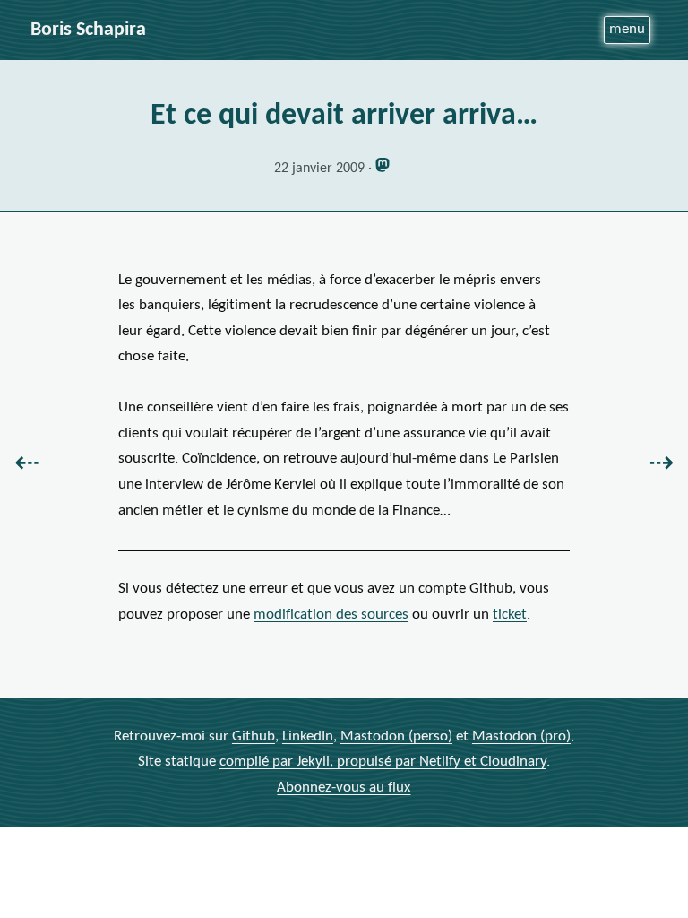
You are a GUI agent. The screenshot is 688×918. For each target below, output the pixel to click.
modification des (331, 614)
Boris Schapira (88, 30)
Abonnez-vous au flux (343, 787)
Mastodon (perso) (396, 736)
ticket (510, 614)
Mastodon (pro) (521, 736)
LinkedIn (307, 736)
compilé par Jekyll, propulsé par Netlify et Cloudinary (382, 761)
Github (253, 736)
